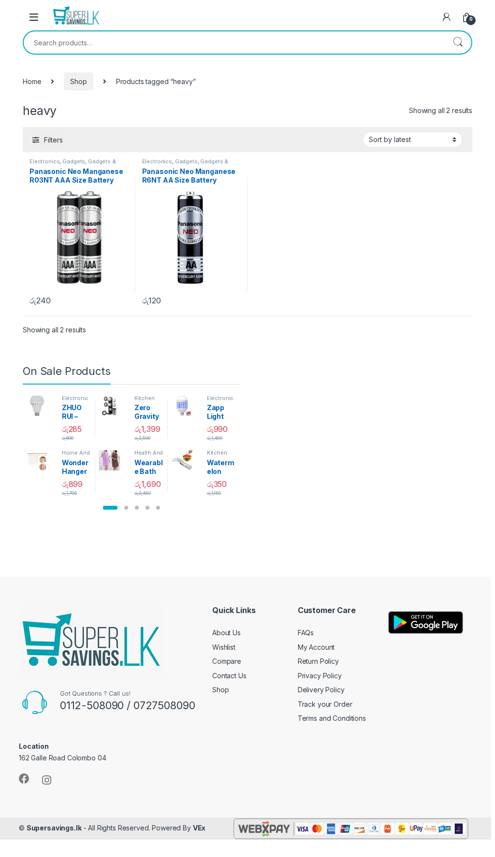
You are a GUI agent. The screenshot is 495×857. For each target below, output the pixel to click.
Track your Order (325, 704)
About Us (226, 632)
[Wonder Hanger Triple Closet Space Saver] (40, 460)
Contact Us (229, 675)
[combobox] (234, 42)
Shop (78, 81)
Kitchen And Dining (148, 401)
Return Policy (318, 661)
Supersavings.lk (54, 828)
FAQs (306, 632)
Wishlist (223, 647)
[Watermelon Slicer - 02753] (185, 460)
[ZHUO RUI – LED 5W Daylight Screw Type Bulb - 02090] (40, 406)
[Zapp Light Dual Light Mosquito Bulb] (185, 406)
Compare (226, 661)
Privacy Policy (320, 675)
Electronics (44, 161)
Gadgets (73, 161)
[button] (110, 508)
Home (32, 81)
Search (457, 42)
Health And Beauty (148, 455)
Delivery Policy (321, 690)
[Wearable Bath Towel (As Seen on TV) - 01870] (113, 460)
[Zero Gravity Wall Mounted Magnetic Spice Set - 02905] (113, 406)
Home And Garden (76, 455)
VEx (199, 828)
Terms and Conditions (332, 718)
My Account (316, 647)
